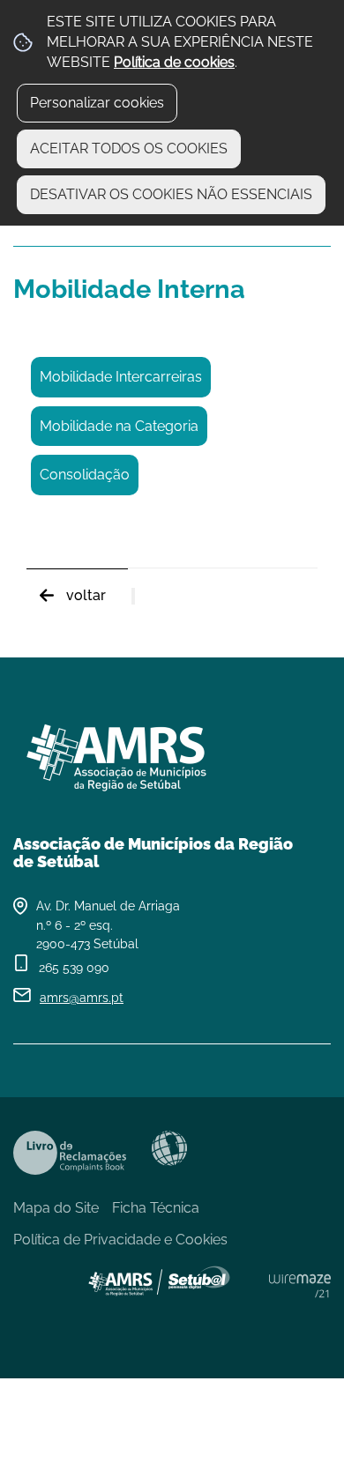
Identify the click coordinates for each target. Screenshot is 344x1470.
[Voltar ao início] (172, 751)
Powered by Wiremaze (300, 1286)
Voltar (86, 595)
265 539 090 (74, 968)
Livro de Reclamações (69, 1153)
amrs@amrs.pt (81, 998)
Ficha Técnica (155, 1207)
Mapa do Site (56, 1207)
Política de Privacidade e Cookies (120, 1239)
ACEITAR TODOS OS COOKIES (129, 148)
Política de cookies (174, 62)
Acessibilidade (169, 1148)
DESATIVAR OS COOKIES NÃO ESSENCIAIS (171, 194)
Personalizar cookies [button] (97, 102)
